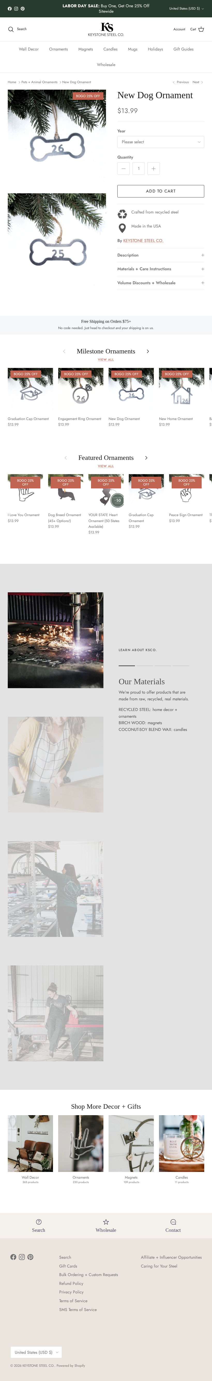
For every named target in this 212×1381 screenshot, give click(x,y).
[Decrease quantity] (123, 168)
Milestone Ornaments (106, 351)
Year (121, 131)
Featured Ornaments (106, 457)
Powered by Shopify (71, 1365)
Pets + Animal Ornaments (39, 82)
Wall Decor (29, 49)
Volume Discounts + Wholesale (146, 283)
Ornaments (58, 49)
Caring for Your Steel (159, 1266)
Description (128, 255)
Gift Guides (183, 49)
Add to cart (161, 191)
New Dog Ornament (76, 82)
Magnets (85, 49)
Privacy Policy (71, 1292)
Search (65, 1257)
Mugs (132, 49)
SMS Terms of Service (78, 1310)
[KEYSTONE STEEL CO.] (106, 29)
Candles (110, 49)
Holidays (155, 49)
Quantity (125, 157)
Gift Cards (68, 1266)
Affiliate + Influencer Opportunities (171, 1257)
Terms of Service (73, 1301)
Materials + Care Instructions (144, 269)
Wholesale (106, 65)
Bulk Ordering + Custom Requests (88, 1275)
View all (106, 359)
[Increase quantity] (153, 168)
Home (12, 82)
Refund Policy (71, 1283)
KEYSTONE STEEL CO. (143, 241)
